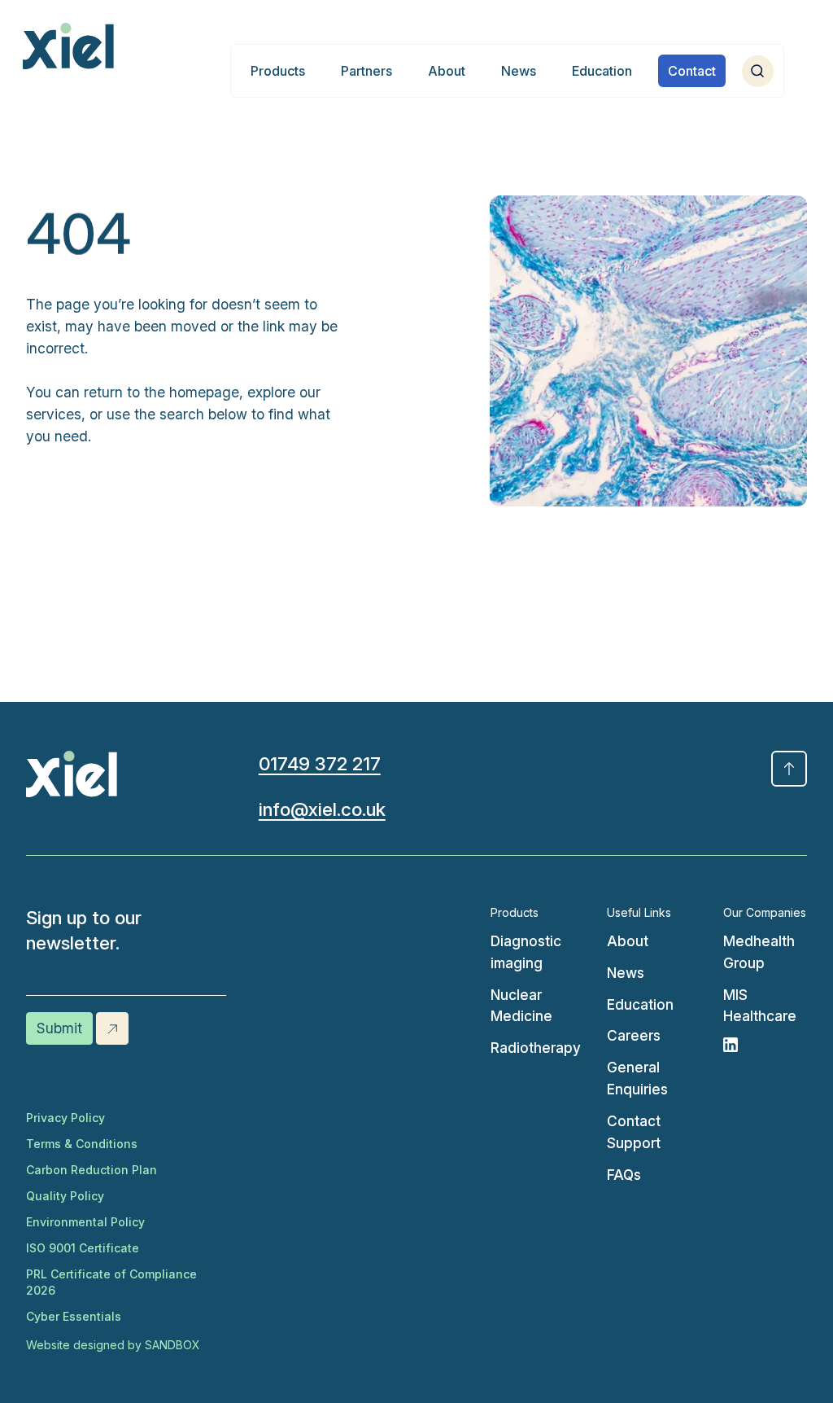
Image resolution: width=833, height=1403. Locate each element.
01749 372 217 (320, 763)
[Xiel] (68, 46)
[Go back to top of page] (789, 769)
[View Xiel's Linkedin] (765, 1044)
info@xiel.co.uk (322, 809)
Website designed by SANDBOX (113, 1345)
